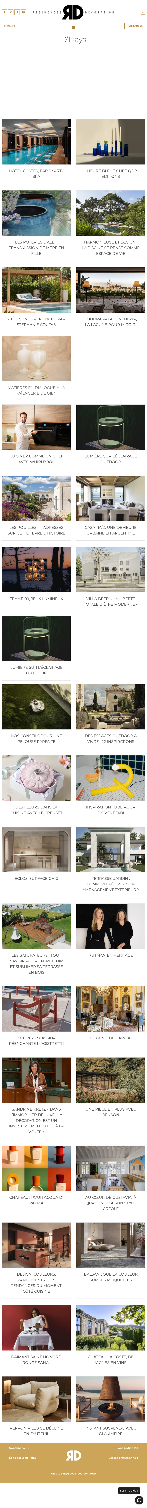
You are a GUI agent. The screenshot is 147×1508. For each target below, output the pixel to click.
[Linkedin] (17, 12)
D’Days (73, 39)
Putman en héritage (111, 955)
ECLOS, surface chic (36, 878)
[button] (143, 12)
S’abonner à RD (19, 1448)
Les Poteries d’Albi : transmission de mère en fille (36, 248)
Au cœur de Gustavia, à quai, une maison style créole (110, 1203)
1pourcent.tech (86, 1473)
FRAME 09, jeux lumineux (36, 598)
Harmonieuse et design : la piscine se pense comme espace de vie (111, 248)
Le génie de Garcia (110, 1038)
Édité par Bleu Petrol (23, 1457)
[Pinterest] (23, 12)
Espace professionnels (123, 1457)
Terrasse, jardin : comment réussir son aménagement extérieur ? (110, 884)
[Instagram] (10, 12)
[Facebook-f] (4, 12)
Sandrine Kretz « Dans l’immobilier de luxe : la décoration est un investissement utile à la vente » (36, 1120)
